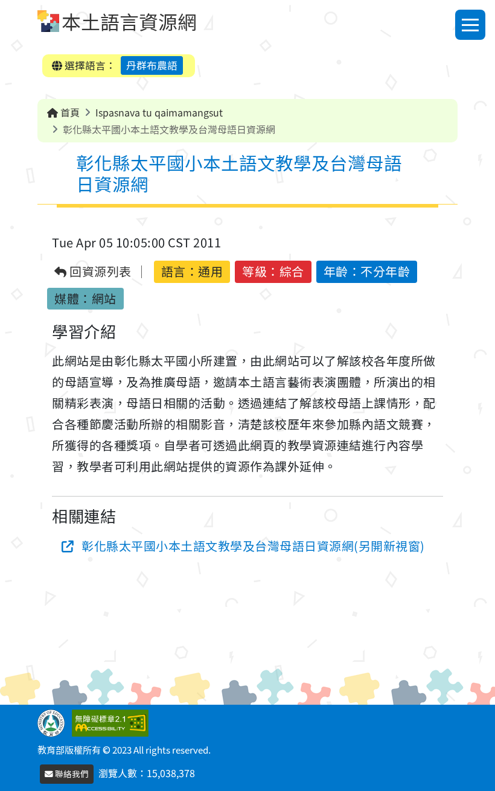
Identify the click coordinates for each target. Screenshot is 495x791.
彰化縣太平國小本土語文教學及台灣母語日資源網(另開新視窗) (253, 545)
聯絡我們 (71, 773)
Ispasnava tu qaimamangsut (159, 112)
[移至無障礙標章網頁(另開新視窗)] (112, 721)
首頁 (69, 112)
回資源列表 (99, 271)
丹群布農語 (151, 65)
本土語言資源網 (129, 21)
